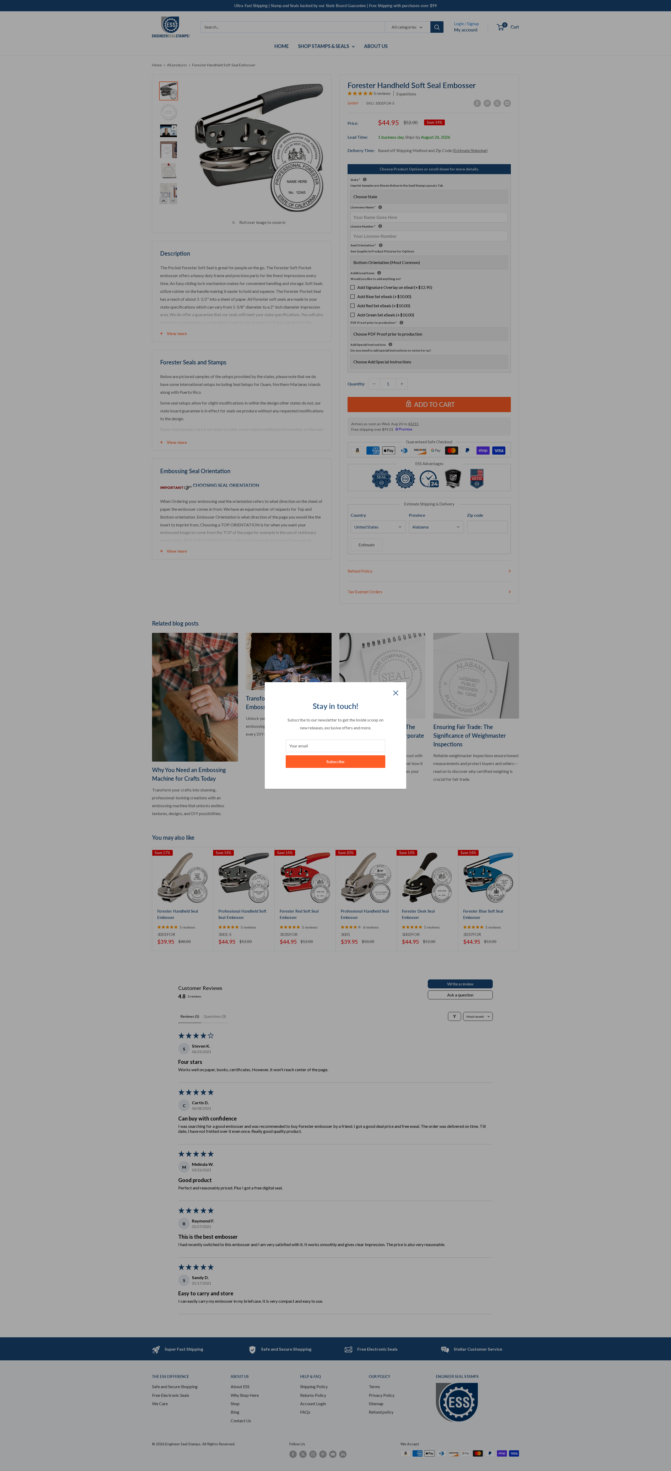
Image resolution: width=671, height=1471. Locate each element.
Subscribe (335, 761)
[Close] (395, 692)
